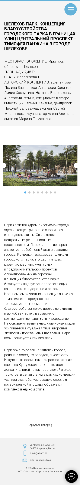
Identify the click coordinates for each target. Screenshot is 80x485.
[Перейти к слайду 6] (46, 192)
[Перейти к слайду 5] (42, 192)
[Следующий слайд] (76, 165)
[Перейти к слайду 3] (34, 192)
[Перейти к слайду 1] (25, 192)
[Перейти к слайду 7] (51, 192)
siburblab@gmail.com (40, 460)
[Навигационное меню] (71, 9)
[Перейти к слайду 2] (29, 192)
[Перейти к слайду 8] (55, 192)
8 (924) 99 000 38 (38, 453)
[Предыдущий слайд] (3, 165)
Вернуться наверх (39, 425)
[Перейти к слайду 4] (38, 192)
